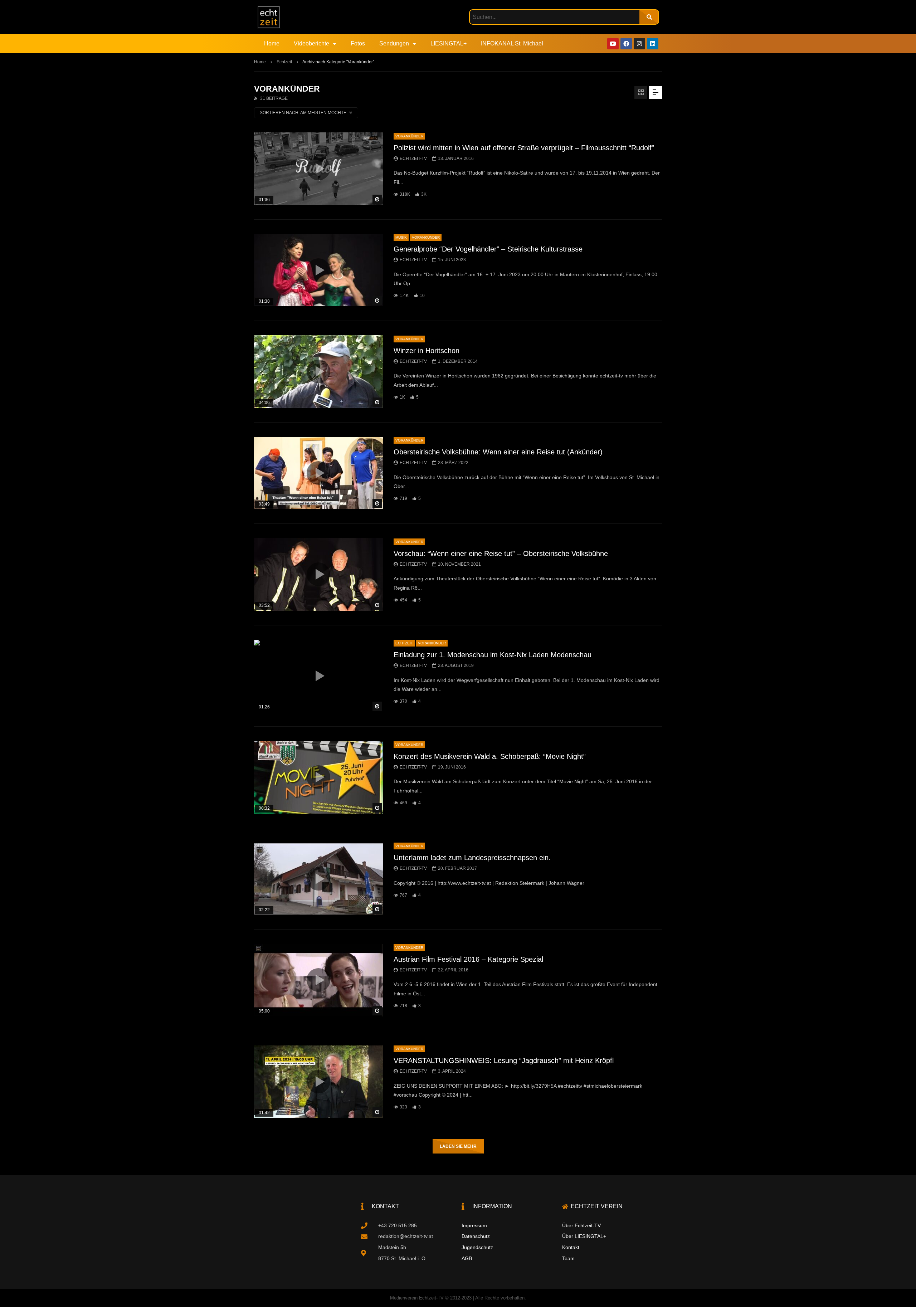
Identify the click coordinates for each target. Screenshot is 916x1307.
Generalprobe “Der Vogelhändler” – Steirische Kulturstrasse (488, 249)
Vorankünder (409, 136)
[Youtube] (613, 43)
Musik (401, 237)
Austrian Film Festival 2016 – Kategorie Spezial (468, 959)
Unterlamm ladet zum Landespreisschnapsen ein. (472, 858)
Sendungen (394, 43)
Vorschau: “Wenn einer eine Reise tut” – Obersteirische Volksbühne (501, 553)
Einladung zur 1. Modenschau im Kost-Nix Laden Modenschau (492, 655)
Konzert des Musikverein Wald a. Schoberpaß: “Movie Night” (490, 756)
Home (271, 43)
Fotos (358, 43)
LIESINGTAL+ (448, 43)
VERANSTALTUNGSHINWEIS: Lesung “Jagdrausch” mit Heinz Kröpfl (504, 1060)
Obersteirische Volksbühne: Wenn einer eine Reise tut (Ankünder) (498, 452)
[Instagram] (639, 43)
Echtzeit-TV (413, 158)
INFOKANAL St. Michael (512, 43)
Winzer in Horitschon (426, 351)
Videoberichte (311, 43)
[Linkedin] (652, 43)
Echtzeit (284, 61)
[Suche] (648, 17)
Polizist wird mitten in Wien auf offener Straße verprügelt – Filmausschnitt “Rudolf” (524, 148)
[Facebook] (626, 43)
